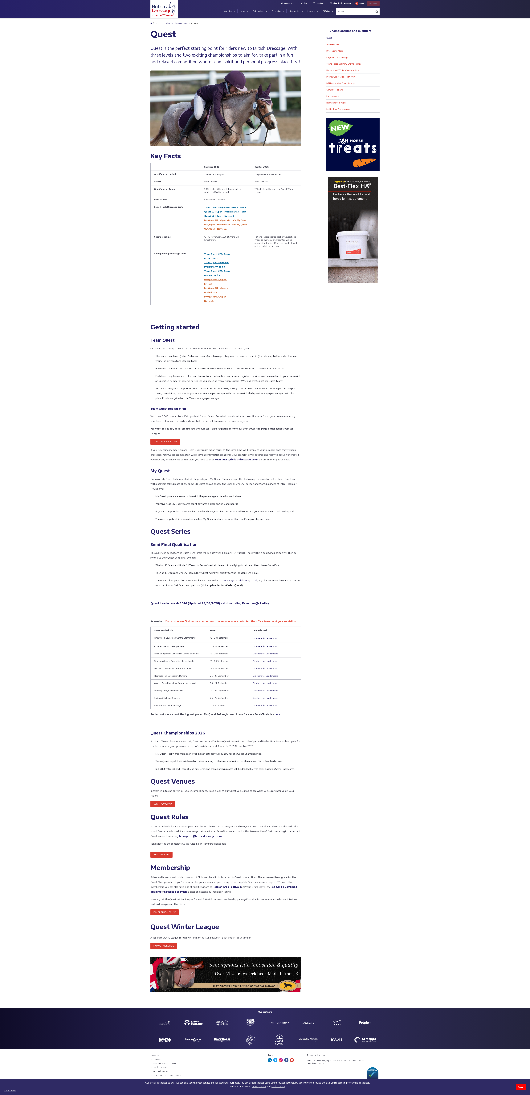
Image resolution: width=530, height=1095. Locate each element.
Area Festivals (332, 44)
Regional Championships (337, 57)
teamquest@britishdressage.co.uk (236, 459)
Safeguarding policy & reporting (163, 1063)
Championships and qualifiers (178, 23)
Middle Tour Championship (338, 109)
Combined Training (334, 90)
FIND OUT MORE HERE (163, 946)
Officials (326, 11)
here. (278, 714)
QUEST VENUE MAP (162, 804)
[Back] (327, 29)
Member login (289, 3)
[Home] (151, 23)
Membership (294, 11)
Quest (329, 38)
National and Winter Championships (342, 70)
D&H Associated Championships (341, 83)
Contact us (154, 1055)
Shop (305, 3)
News (242, 11)
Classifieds (319, 3)
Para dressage (332, 96)
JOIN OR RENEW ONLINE (164, 912)
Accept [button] (521, 1087)
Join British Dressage (341, 3)
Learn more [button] (10, 1090)
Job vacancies (155, 1059)
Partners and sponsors (159, 1071)
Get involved (258, 11)
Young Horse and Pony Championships (343, 64)
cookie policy (278, 1086)
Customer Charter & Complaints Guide (165, 1075)
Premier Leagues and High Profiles (341, 77)
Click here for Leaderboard (265, 638)
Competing (277, 11)
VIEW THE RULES (161, 854)
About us (228, 11)
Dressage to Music (334, 51)
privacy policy (259, 1086)
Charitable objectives (158, 1067)
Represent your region (336, 103)
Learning (311, 11)
